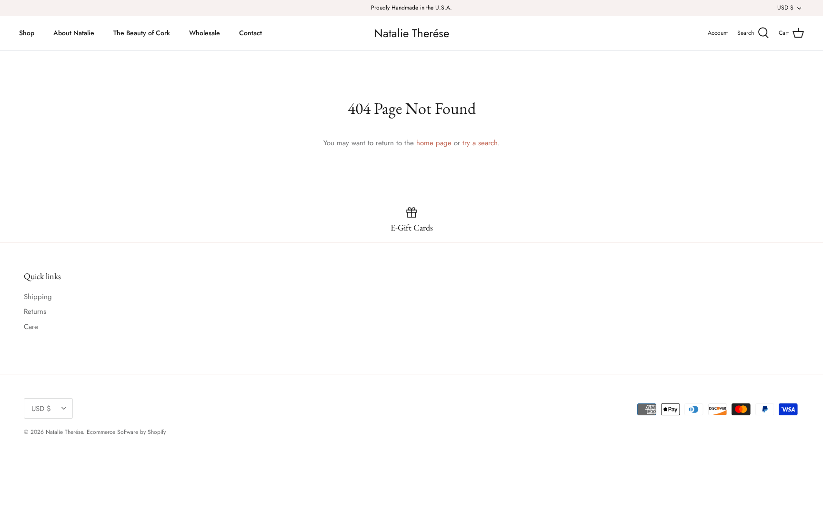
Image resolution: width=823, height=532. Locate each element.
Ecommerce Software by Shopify (126, 432)
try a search (480, 143)
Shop (26, 33)
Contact (250, 33)
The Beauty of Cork (141, 33)
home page (434, 143)
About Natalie (73, 33)
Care (31, 326)
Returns (35, 311)
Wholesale (204, 33)
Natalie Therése (64, 432)
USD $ (785, 7)
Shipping (38, 296)
